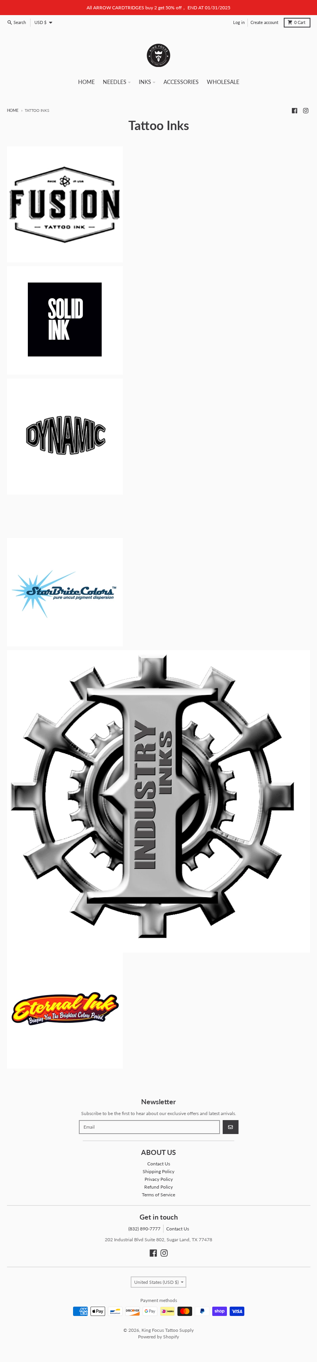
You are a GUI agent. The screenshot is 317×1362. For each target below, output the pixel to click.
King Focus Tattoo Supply (167, 1330)
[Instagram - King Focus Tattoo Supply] (306, 110)
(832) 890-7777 (144, 1229)
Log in (239, 22)
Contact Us (177, 1229)
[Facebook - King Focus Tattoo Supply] (294, 110)
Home (13, 110)
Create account (264, 22)
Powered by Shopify (158, 1337)
